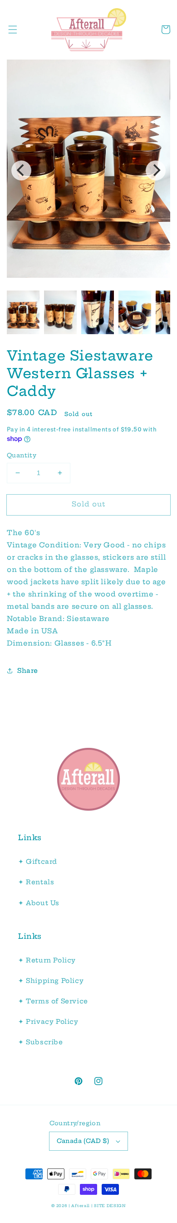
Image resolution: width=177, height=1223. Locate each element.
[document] (88, 170)
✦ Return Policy (47, 960)
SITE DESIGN (110, 1205)
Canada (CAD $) (83, 1140)
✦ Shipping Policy (51, 981)
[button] (12, 30)
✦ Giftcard (37, 861)
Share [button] (27, 671)
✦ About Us (38, 903)
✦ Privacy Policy (48, 1021)
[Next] (156, 170)
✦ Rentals (36, 882)
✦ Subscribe (40, 1042)
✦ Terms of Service (53, 1001)
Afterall (80, 1205)
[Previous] (21, 170)
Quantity (21, 455)
